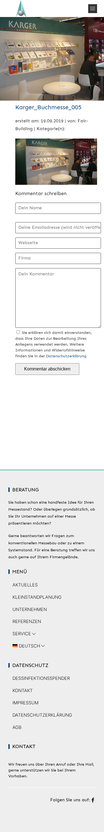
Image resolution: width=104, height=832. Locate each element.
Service (21, 633)
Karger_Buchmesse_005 (48, 107)
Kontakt (22, 690)
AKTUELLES (25, 585)
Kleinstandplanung (37, 597)
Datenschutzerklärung (66, 356)
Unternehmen (29, 609)
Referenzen (26, 621)
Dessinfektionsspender (41, 678)
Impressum (25, 702)
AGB (16, 727)
